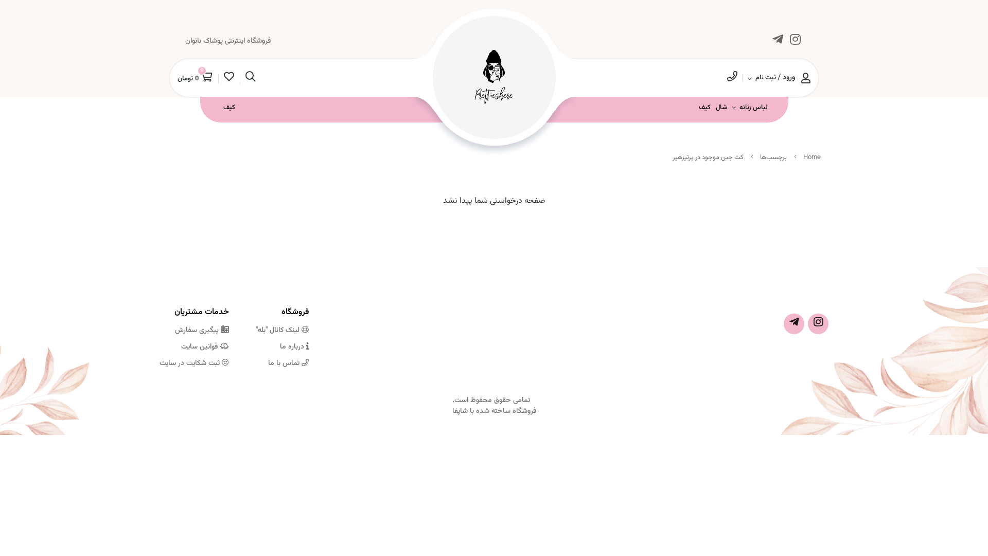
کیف (705, 107)
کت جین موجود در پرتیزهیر (708, 157)
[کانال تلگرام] (777, 41)
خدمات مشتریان (201, 312)
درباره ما (293, 347)
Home (812, 157)
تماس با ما (285, 363)
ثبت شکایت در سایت (191, 363)
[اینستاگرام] (795, 41)
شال (721, 107)
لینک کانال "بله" (279, 330)
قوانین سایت (200, 347)
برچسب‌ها (773, 157)
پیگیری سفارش (198, 330)
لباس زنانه (753, 107)
